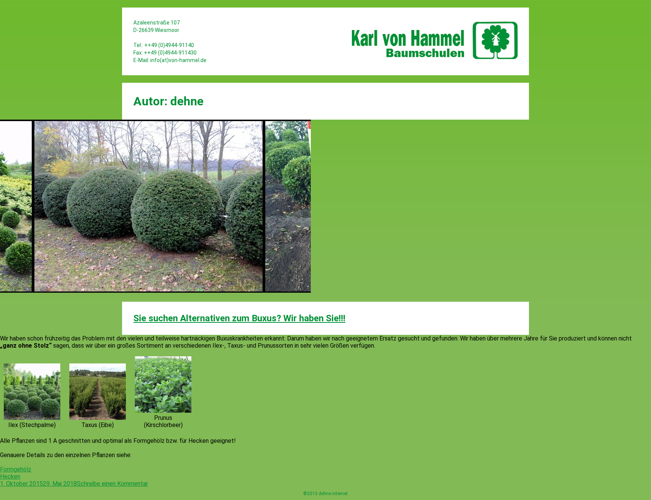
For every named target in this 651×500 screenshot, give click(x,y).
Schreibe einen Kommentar (112, 483)
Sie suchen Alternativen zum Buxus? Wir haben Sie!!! (239, 318)
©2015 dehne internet (325, 493)
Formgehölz (15, 469)
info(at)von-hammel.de (178, 60)
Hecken (10, 476)
